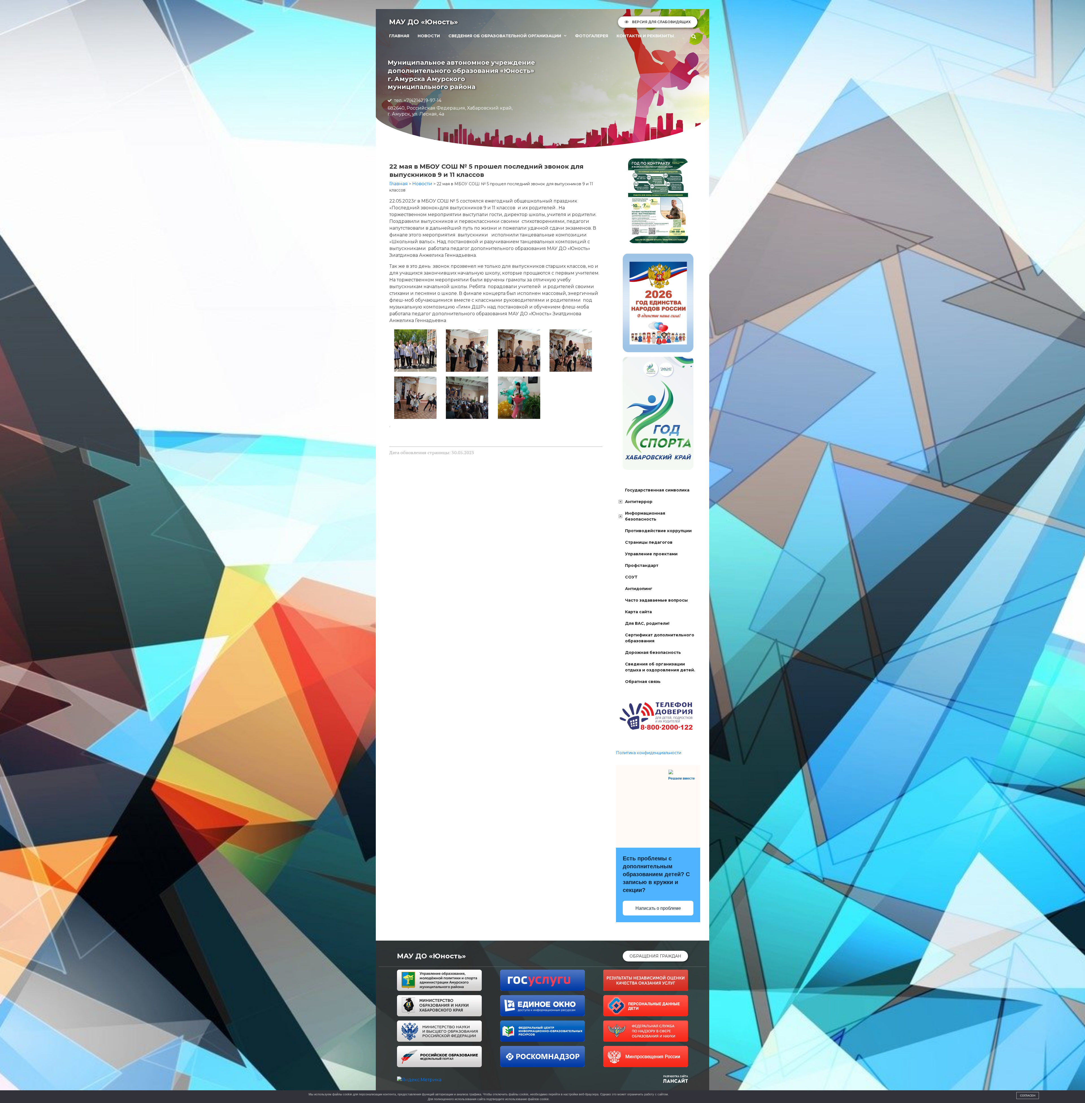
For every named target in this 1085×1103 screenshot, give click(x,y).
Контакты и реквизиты (645, 35)
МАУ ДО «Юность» (423, 22)
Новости (429, 35)
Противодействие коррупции (658, 530)
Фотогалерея (591, 35)
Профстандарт (641, 565)
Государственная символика (657, 490)
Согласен (1027, 1095)
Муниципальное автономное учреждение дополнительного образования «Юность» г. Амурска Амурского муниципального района (461, 75)
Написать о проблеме (658, 908)
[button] (694, 36)
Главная (399, 35)
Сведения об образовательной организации (504, 35)
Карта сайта (638, 611)
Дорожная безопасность (653, 652)
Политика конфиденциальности (648, 752)
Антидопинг (638, 588)
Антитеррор (638, 501)
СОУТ (631, 577)
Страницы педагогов (648, 542)
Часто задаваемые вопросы (656, 600)
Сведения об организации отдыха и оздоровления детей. (660, 667)
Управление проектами (651, 553)
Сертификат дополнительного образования (659, 637)
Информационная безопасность (645, 516)
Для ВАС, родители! (647, 623)
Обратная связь (643, 681)
